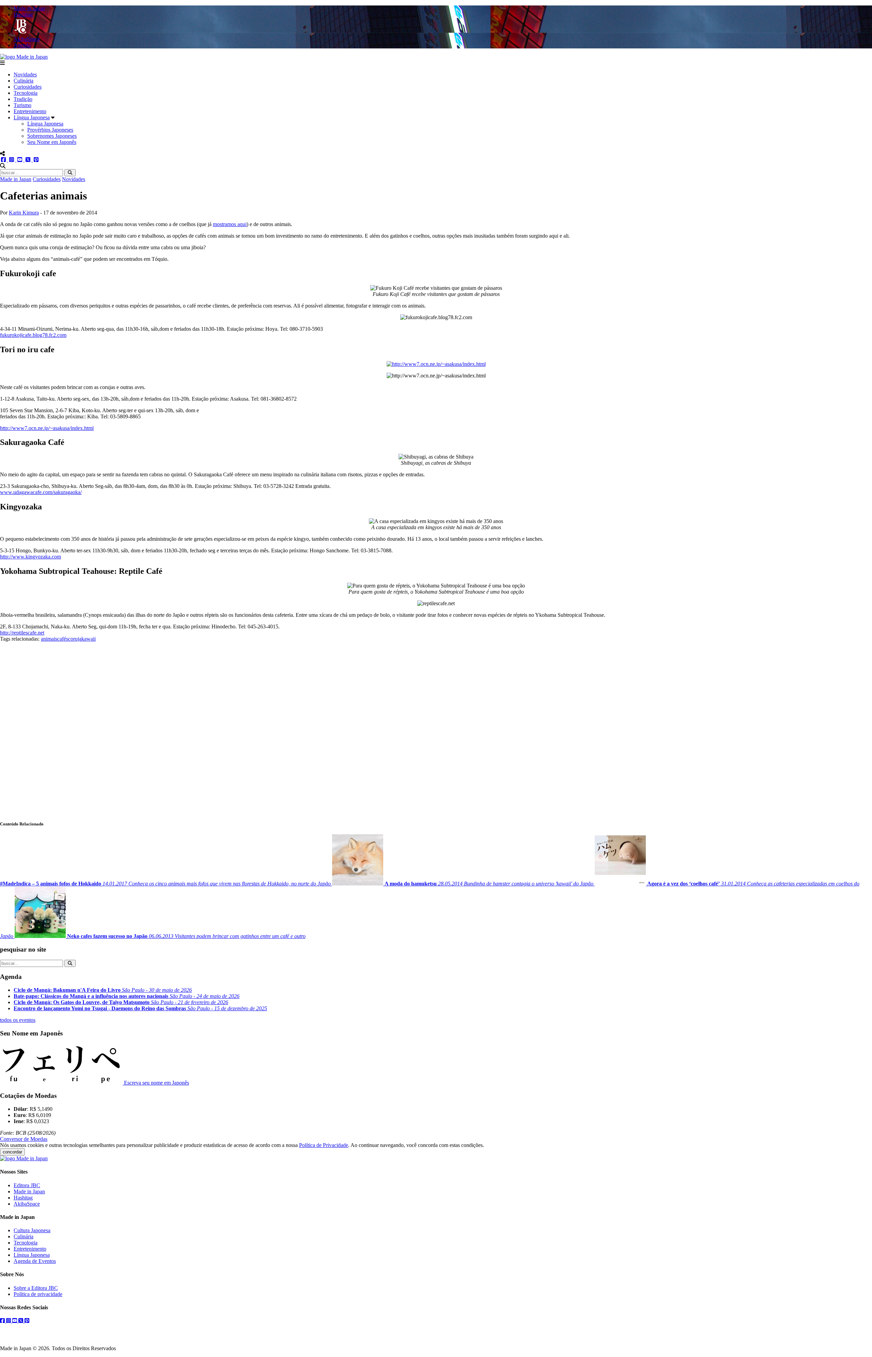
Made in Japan (15, 179)
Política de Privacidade (323, 1145)
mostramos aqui (230, 224)
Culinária (23, 81)
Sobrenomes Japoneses (52, 136)
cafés (62, 639)
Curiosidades (28, 87)
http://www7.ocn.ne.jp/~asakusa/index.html (47, 428)
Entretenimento (30, 111)
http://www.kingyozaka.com (30, 557)
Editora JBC (27, 1185)
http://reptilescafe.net (22, 633)
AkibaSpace (27, 1204)
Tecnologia (25, 93)
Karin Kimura (24, 212)
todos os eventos (17, 1020)
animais (49, 639)
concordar (12, 1151)
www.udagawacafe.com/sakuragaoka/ (41, 492)
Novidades (25, 74)
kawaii (88, 639)
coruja (74, 639)
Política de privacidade (38, 1294)
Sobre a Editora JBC (36, 1288)
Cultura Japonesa (32, 1230)
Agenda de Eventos (35, 1261)
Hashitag (23, 1198)
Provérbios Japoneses (50, 130)
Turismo (22, 105)
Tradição (23, 99)
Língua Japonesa (32, 117)
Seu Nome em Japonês (51, 142)
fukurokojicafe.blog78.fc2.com (33, 335)
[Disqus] (436, 727)
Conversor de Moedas (23, 1139)
